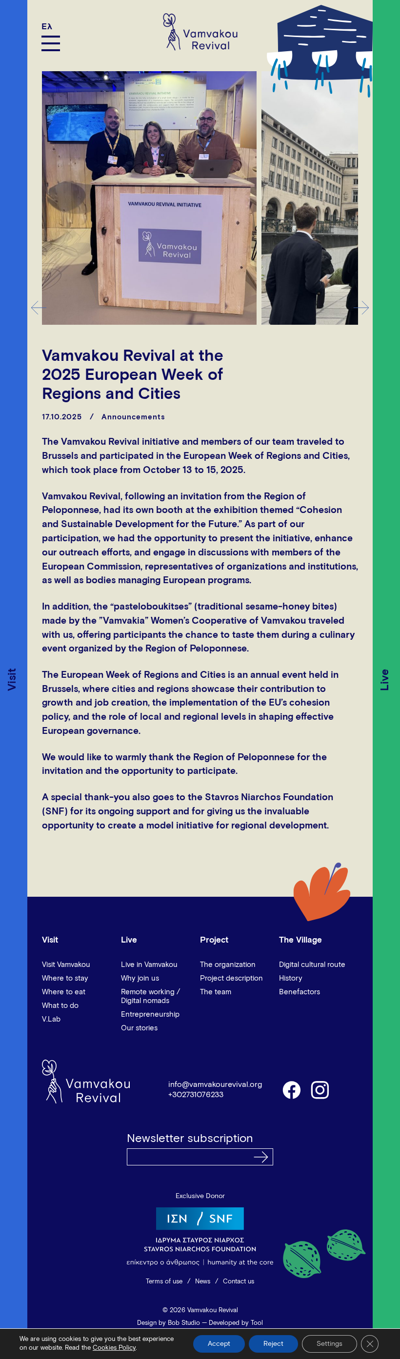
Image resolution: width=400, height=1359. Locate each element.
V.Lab (51, 1019)
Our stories (139, 1028)
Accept (219, 1343)
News (202, 1282)
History (290, 978)
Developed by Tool (236, 1323)
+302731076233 (195, 1095)
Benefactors (299, 992)
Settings (329, 1343)
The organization (228, 964)
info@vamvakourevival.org (215, 1084)
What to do (60, 1005)
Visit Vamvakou (66, 964)
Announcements (133, 417)
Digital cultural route (312, 964)
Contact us (238, 1282)
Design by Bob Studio (168, 1323)
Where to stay (65, 978)
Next (361, 307)
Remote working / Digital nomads (150, 996)
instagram (320, 1089)
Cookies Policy (114, 1348)
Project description (231, 978)
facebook (291, 1089)
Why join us (140, 978)
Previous (38, 307)
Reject (273, 1343)
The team (215, 992)
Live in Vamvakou (149, 964)
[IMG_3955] (149, 198)
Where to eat (63, 992)
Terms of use (164, 1282)
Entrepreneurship (150, 1014)
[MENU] (50, 43)
